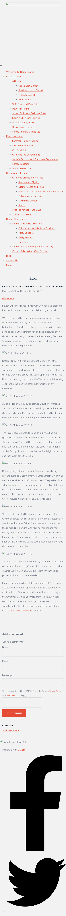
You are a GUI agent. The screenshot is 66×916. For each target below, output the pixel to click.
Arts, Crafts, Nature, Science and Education (41, 191)
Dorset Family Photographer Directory (32, 246)
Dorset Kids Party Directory (27, 223)
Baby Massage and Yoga (31, 196)
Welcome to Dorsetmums (20, 72)
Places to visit (13, 76)
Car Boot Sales (20, 150)
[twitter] (36, 911)
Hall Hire (23, 242)
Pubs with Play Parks (23, 122)
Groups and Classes (16, 173)
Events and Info (14, 136)
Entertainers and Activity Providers (36, 228)
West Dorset (25, 99)
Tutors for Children (22, 214)
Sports (21, 205)
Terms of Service (13, 695)
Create (21, 749)
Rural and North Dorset (30, 90)
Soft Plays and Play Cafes (25, 104)
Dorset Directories (16, 219)
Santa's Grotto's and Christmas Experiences (35, 159)
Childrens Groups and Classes (27, 177)
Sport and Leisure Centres (26, 117)
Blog (8, 255)
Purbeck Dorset (26, 95)
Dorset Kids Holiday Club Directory (31, 251)
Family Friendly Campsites (26, 131)
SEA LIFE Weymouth (21, 610)
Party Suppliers (26, 232)
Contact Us (12, 260)
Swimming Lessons (28, 200)
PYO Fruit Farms (20, 108)
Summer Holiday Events (25, 140)
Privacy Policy (55, 691)
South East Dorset (28, 85)
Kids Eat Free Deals (22, 145)
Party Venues (25, 237)
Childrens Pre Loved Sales (26, 154)
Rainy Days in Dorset (23, 127)
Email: (5, 661)
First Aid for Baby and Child (26, 209)
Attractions (18, 81)
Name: (5, 647)
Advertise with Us (21, 168)
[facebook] (36, 850)
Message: (7, 675)
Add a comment (10, 730)
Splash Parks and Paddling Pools (29, 113)
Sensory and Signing (28, 182)
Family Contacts (20, 163)
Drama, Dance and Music (31, 186)
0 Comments (8, 298)
